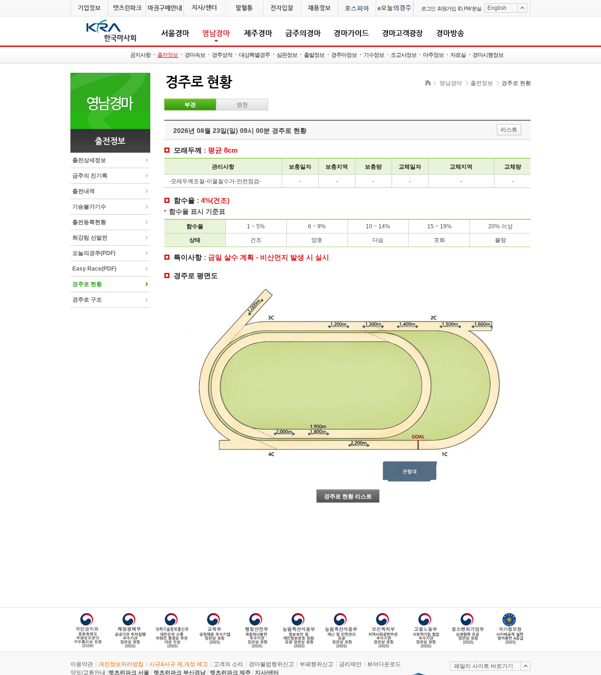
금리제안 (350, 664)
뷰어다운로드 (384, 664)
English (497, 8)
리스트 (509, 129)
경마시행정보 (487, 55)
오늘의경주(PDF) (94, 253)
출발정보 (314, 55)
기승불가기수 (89, 206)
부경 (190, 104)
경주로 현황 (87, 284)
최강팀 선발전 (90, 237)
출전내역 (83, 191)
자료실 (458, 55)
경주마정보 (344, 55)
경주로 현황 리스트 (348, 496)
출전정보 (167, 55)
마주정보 (433, 55)
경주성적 (222, 55)
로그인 (428, 8)
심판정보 (287, 55)
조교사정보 (403, 55)
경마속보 (195, 55)
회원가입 (446, 8)
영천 (242, 104)
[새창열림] (89, 8)
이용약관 (81, 664)
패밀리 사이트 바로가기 (483, 666)
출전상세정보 (89, 160)
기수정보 (373, 55)
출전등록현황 (89, 222)
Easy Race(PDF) (94, 268)
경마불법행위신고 (271, 664)
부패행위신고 (316, 664)
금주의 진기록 (90, 175)
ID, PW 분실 (469, 8)
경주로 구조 (87, 299)
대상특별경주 (254, 55)
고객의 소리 (228, 664)
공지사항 (140, 55)
